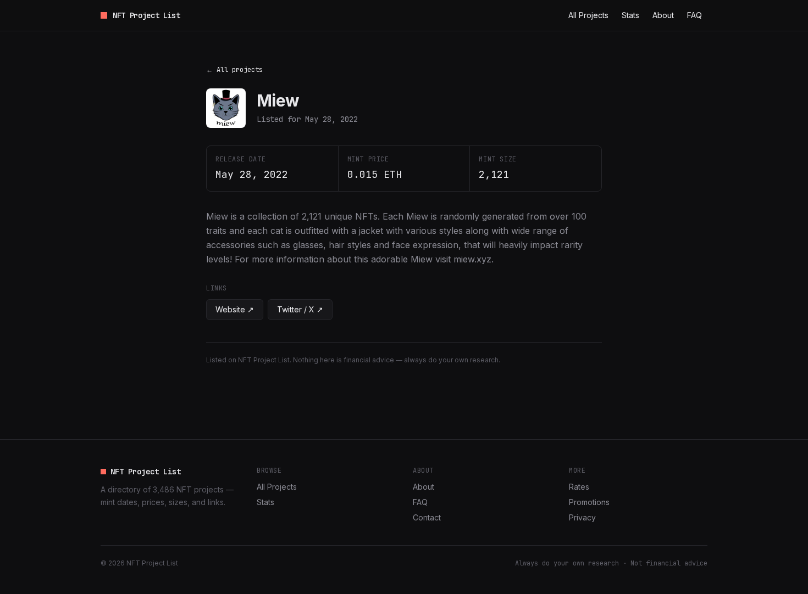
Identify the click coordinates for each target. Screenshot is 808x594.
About (663, 15)
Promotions (589, 502)
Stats (630, 15)
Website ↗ (234, 309)
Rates (579, 486)
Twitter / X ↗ (300, 309)
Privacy (582, 517)
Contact (427, 517)
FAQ (694, 15)
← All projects (234, 69)
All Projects (588, 15)
